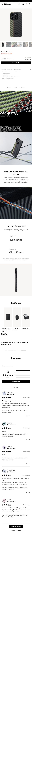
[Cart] (26, 4)
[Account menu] (30, 4)
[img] (11, 394)
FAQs (16, 87)
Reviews (23, 87)
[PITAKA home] (7, 4)
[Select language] (23, 4)
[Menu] (2, 4)
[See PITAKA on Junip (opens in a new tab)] (19, 530)
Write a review (16, 381)
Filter (17, 387)
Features (9, 87)
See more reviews (16, 526)
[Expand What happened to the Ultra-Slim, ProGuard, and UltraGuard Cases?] (16, 343)
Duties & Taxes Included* (6, 53)
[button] (22, 370)
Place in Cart (16, 62)
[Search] (19, 4)
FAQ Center (23, 350)
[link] (3, 58)
